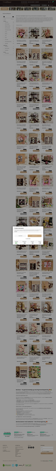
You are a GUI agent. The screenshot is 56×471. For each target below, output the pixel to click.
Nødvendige (16, 241)
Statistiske (39, 241)
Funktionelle (32, 241)
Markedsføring (24, 241)
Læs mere (15, 231)
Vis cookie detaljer (28, 238)
